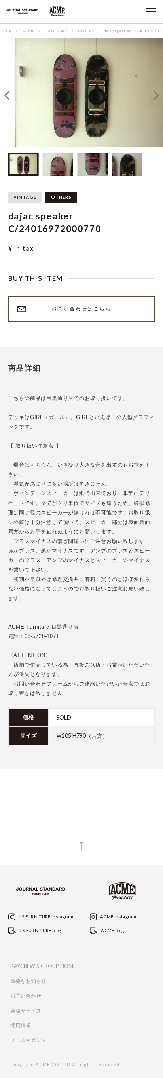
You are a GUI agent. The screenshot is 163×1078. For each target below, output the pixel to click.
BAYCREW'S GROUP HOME (43, 966)
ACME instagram (117, 916)
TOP (7, 31)
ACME (28, 31)
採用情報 (20, 1025)
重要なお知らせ (28, 981)
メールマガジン (28, 1040)
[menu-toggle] (151, 12)
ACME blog (112, 930)
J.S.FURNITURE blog (40, 930)
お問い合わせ (25, 996)
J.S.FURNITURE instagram (45, 916)
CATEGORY (56, 31)
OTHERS (86, 31)
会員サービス (25, 1011)
